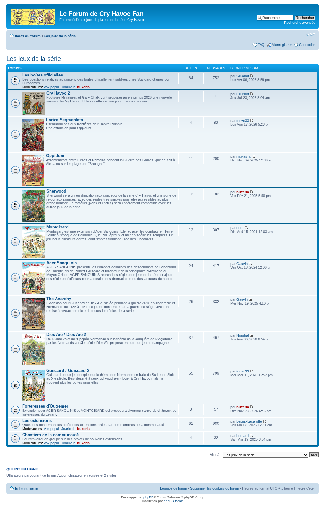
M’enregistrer (282, 45)
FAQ (261, 45)
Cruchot (242, 76)
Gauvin (242, 264)
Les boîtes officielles (42, 75)
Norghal (242, 335)
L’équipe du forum (173, 488)
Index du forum (28, 36)
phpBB (148, 497)
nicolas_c (243, 156)
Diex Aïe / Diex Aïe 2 (66, 334)
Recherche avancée (299, 22)
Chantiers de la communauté (50, 434)
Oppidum (55, 155)
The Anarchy (58, 298)
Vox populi (51, 87)
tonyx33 (242, 120)
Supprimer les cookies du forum (214, 488)
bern (239, 228)
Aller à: (215, 455)
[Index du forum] (33, 15)
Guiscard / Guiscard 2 (67, 370)
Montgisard (57, 227)
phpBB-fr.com (173, 501)
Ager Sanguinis (61, 262)
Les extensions (37, 420)
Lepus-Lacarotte (249, 421)
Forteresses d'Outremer (45, 406)
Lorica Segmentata (64, 119)
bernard (242, 435)
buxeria (83, 87)
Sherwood (56, 191)
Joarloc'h (68, 87)
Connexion (307, 45)
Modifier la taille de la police (310, 34)
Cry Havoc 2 (58, 93)
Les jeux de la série (60, 36)
